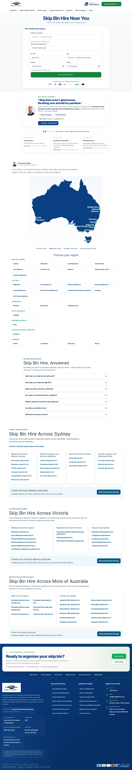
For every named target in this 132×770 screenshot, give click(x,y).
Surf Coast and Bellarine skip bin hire (70, 541)
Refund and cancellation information (90, 705)
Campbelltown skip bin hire (21, 476)
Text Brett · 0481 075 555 (49, 123)
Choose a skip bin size (58, 697)
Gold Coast (44, 305)
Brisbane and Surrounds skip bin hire (20, 608)
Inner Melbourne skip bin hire (22, 535)
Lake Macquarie (73, 263)
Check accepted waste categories (62, 701)
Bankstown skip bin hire (20, 480)
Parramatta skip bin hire (20, 460)
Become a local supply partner (88, 701)
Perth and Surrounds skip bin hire (42, 608)
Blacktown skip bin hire (20, 464)
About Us (69, 10)
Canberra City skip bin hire (101, 618)
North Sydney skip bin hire (50, 468)
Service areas (58, 674)
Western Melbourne (74, 284)
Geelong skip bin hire (64, 537)
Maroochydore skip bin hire (101, 600)
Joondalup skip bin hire (100, 609)
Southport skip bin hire (68, 622)
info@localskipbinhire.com (117, 696)
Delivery (33, 62)
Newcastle (43, 263)
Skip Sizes (13, 10)
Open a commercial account (60, 713)
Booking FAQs (98, 674)
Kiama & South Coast (102, 269)
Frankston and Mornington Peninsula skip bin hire (70, 533)
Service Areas (42, 10)
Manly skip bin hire (47, 472)
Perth (15, 324)
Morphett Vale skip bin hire (70, 604)
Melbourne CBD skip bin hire (102, 532)
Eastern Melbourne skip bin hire (23, 546)
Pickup (68, 62)
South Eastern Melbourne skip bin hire (25, 549)
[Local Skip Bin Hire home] (19, 3)
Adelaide (16, 315)
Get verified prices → (66, 75)
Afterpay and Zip (70, 674)
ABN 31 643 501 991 (9, 730)
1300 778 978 (113, 690)
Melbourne (16, 284)
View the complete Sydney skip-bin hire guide (26, 446)
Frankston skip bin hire (100, 539)
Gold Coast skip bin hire (20, 614)
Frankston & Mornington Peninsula (79, 290)
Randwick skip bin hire (77, 462)
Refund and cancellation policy (9, 766)
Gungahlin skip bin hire (99, 622)
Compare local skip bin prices (60, 693)
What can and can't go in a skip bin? (39, 389)
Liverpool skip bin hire (19, 472)
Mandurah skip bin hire (99, 613)
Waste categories (46, 674)
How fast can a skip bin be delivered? (40, 376)
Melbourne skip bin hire (20, 532)
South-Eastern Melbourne (49, 290)
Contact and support (45, 766)
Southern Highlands (19, 275)
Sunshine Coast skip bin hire (42, 601)
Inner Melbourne (45, 284)
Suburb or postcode (36, 33)
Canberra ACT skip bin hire (43, 614)
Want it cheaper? (80, 10)
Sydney (15, 263)
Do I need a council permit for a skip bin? (41, 395)
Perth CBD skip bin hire (99, 604)
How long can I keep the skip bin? (38, 382)
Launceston (44, 343)
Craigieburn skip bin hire (101, 535)
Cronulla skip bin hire (106, 468)
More (91, 10)
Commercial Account (56, 10)
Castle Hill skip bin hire (48, 460)
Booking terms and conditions (88, 709)
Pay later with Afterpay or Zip (60, 709)
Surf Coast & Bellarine (20, 296)
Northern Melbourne (101, 284)
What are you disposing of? (39, 44)
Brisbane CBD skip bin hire (70, 613)
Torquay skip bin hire (100, 546)
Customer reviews (85, 713)
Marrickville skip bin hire (78, 466)
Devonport (71, 343)
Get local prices (119, 656)
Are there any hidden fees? (36, 408)
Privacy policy (20, 766)
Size (67, 53)
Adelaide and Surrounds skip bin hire (20, 601)
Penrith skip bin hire (18, 468)
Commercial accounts (85, 674)
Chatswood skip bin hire (49, 464)
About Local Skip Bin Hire (87, 689)
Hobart (15, 343)
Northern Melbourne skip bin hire (23, 542)
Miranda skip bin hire (106, 464)
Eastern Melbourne (19, 290)
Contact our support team (87, 697)
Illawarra (70, 269)
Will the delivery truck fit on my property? (41, 402)
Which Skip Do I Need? (27, 10)
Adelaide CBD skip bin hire (70, 600)
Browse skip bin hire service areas (62, 705)
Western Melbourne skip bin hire (23, 539)
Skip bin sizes (34, 674)
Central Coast (45, 269)
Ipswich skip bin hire (67, 618)
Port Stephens (18, 269)
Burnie (97, 343)
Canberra (16, 334)
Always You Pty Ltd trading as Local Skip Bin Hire (17, 764)
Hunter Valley (99, 263)
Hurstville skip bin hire (106, 460)
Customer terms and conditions (32, 766)
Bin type (33, 53)
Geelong (97, 290)
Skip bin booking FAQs (86, 693)
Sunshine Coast (73, 305)
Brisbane (16, 305)
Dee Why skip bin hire (48, 476)
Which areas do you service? (36, 414)
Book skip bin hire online (59, 689)
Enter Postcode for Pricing (109, 492)
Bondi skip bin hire (76, 458)
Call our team (119, 662)
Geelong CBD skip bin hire (101, 542)
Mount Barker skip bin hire (70, 609)
